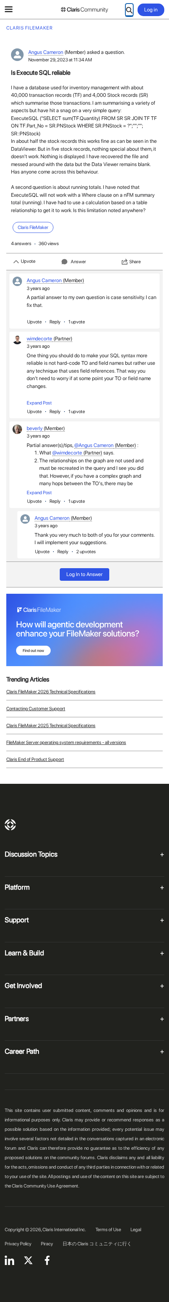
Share (135, 261)
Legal (135, 1229)
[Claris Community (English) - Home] (84, 10)
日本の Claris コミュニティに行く (97, 1244)
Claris (10, 824)
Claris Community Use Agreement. (45, 1186)
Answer (78, 261)
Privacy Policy (18, 1244)
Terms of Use (108, 1229)
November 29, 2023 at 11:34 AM (60, 60)
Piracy (47, 1244)
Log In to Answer (84, 574)
